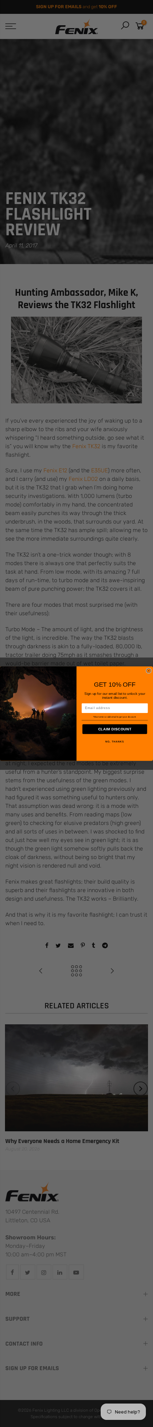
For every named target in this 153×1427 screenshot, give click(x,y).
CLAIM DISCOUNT (115, 729)
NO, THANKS (114, 741)
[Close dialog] (148, 670)
